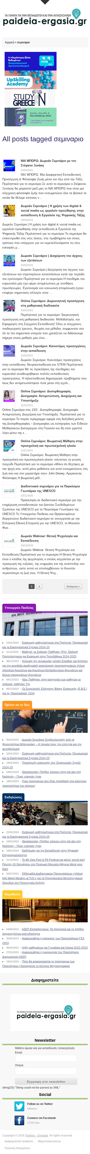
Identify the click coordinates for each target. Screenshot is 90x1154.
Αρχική (9, 42)
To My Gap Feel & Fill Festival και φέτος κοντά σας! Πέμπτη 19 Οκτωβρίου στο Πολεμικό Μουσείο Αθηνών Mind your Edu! (43, 864)
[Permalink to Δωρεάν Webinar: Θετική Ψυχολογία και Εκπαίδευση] (9, 540)
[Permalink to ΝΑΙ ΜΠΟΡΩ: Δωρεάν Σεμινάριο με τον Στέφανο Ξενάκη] (9, 165)
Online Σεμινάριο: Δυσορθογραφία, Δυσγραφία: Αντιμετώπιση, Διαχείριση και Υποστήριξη (51, 396)
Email (18, 1052)
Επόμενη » (73, 586)
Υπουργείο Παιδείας (19, 608)
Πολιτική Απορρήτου (17, 1148)
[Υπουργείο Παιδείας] (45, 624)
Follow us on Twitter (40, 1104)
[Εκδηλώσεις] (45, 813)
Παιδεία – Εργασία (36, 1135)
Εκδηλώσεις (13, 797)
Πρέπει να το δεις (17, 705)
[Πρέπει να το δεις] (45, 721)
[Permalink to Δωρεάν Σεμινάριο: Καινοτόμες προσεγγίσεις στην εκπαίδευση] (9, 350)
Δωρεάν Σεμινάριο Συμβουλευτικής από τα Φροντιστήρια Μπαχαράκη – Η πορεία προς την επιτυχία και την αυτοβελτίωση (41, 744)
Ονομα (19, 1065)
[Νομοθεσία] (45, 910)
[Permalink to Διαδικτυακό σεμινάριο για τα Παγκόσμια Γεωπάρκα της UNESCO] (9, 490)
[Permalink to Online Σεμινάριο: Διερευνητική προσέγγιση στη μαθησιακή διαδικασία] (9, 305)
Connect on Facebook (41, 1118)
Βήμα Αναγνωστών (49, 1141)
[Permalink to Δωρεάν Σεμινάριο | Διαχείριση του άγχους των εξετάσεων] (9, 260)
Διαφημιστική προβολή (19, 1141)
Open (45, 2)
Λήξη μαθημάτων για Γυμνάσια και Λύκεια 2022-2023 (55, 947)
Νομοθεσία (12, 894)
